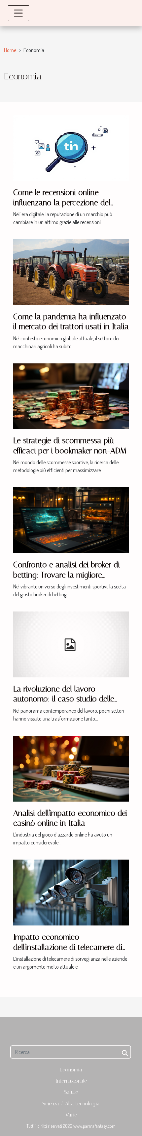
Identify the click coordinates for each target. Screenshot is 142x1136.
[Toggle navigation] (18, 13)
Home (10, 50)
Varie (71, 1115)
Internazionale (71, 1081)
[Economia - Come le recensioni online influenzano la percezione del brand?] (71, 147)
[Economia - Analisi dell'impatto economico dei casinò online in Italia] (71, 767)
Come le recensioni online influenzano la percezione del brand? (61, 202)
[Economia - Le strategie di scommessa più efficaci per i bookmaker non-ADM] (71, 395)
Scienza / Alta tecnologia (71, 1103)
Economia (71, 1069)
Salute (71, 1092)
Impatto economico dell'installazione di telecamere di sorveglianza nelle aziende (68, 947)
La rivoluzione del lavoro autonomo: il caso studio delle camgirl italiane (63, 699)
